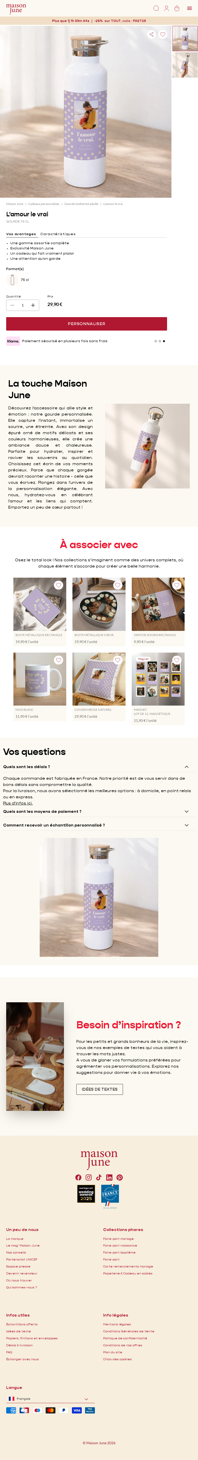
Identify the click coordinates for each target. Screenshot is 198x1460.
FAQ (9, 1352)
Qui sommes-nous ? (21, 1287)
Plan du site (112, 1352)
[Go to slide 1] (156, 341)
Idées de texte (18, 1331)
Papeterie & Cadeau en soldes (128, 1273)
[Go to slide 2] (160, 341)
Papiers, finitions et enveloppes (32, 1338)
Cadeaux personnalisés (43, 204)
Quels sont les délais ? (26, 766)
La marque (14, 1239)
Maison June (14, 204)
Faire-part (111, 1259)
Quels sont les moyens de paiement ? (42, 811)
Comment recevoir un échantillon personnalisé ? (54, 825)
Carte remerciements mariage (128, 1266)
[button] (139, 21)
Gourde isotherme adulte (81, 204)
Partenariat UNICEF (21, 1259)
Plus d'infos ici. (18, 803)
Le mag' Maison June (23, 1245)
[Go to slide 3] (164, 341)
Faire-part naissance (120, 1245)
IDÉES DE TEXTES (100, 1089)
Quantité (13, 296)
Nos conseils (16, 1252)
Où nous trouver (19, 1280)
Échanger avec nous (22, 1359)
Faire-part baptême (119, 1252)
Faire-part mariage (118, 1239)
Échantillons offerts (22, 1324)
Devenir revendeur (21, 1273)
